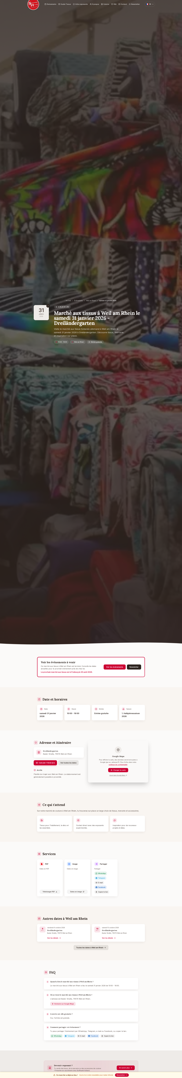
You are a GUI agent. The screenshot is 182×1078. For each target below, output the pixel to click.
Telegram (101, 878)
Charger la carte (119, 770)
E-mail (100, 883)
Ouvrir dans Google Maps (117, 775)
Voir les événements (114, 667)
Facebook (101, 887)
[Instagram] (7, 1067)
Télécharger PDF (49, 892)
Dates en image (76, 892)
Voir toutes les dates (68, 763)
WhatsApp (102, 873)
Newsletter (121, 1075)
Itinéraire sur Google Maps (64, 1004)
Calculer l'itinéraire (47, 763)
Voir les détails (52, 938)
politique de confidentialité (118, 764)
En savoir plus (124, 1068)
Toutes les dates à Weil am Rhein (89, 948)
